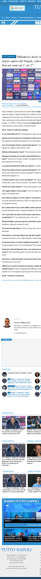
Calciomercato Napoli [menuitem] (26, 17)
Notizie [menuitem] (14, 17)
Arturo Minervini (8, 105)
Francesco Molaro (22, 568)
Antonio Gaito (21, 566)
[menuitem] (2, 17)
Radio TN (23, 1)
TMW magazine (13, 1)
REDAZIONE (31, 1)
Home (5, 1)
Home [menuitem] (8, 17)
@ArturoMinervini (22, 105)
